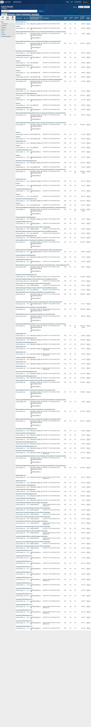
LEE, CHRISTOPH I (35, 72)
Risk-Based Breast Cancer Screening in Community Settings (31, 307)
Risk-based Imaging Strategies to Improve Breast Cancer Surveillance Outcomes (36, 231)
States (2, 32)
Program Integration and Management (25, 217)
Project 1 (18, 26)
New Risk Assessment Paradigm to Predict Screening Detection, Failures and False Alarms (39, 249)
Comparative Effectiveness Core (24, 55)
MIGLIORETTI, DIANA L (36, 23)
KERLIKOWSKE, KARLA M (36, 29)
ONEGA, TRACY (35, 228)
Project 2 (18, 70)
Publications (11, 14)
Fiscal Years (3, 25)
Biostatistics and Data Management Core (26, 51)
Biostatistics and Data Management (25, 450)
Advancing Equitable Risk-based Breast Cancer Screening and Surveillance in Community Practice (41, 31)
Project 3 (18, 60)
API (72, 2)
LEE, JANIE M (34, 62)
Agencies (3, 29)
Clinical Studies (26, 14)
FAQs (67, 2)
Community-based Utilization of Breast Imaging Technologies (31, 502)
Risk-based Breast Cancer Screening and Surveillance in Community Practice (35, 240)
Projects (4, 14)
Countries (3, 34)
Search (41, 11)
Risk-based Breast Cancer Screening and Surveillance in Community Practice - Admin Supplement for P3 (42, 265)
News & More (35, 14)
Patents (18, 14)
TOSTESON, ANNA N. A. (36, 58)
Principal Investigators (6, 36)
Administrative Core (21, 22)
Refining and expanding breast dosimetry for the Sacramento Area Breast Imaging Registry (39, 79)
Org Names (3, 27)
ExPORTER (78, 2)
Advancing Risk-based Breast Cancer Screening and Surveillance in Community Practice (38, 41)
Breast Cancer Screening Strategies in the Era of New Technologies (33, 227)
